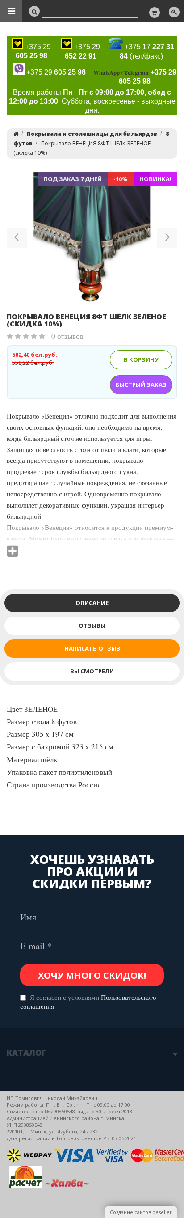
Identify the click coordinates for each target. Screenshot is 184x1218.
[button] (17, 239)
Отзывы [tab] (92, 626)
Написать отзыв (92, 648)
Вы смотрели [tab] (92, 671)
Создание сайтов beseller (141, 1212)
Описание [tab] (92, 603)
